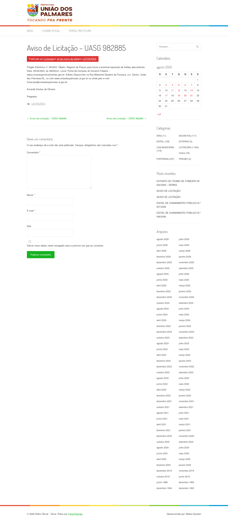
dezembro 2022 (164, 366)
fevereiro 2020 (164, 464)
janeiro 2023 (185, 360)
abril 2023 (161, 354)
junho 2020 (162, 453)
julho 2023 (184, 343)
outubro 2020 (163, 441)
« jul (159, 114)
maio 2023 (184, 349)
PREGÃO (183, 158)
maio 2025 (184, 279)
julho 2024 (184, 308)
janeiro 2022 (185, 395)
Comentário (33, 152)
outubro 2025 (163, 268)
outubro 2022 (163, 372)
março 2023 (184, 354)
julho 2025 (184, 273)
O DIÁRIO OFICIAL (51, 31)
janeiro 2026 (185, 256)
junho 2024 (162, 314)
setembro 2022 (186, 372)
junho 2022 (162, 383)
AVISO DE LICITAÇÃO (168, 190)
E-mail (31, 210)
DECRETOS (185, 135)
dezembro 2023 (164, 331)
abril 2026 (161, 250)
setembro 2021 (186, 406)
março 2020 (184, 458)
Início (30, 31)
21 (191, 95)
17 (166, 95)
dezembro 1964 (164, 488)
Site (29, 226)
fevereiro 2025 (164, 291)
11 (172, 90)
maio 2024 (184, 314)
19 (179, 95)
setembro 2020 (186, 441)
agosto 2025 (163, 273)
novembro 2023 (186, 331)
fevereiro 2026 (164, 256)
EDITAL (160, 141)
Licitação (48, 59)
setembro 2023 (186, 337)
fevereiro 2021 (164, 430)
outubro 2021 (163, 406)
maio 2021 (184, 418)
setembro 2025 (186, 268)
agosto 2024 (163, 308)
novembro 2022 (186, 366)
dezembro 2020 (164, 435)
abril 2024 (161, 320)
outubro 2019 (163, 476)
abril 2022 (161, 389)
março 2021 (184, 424)
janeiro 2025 (185, 291)
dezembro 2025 (164, 262)
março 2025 (184, 285)
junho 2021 (162, 418)
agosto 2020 (163, 447)
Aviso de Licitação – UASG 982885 (46, 118)
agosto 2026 (163, 239)
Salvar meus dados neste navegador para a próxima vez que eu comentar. (65, 245)
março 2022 (184, 389)
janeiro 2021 (185, 430)
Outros (182, 152)
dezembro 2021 (164, 401)
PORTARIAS (163, 158)
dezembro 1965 (186, 482)
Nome (31, 195)
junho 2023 (162, 349)
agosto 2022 (163, 377)
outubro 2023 (163, 337)
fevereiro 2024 (164, 325)
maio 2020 (184, 453)
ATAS (159, 135)
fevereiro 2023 (164, 360)
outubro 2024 (163, 302)
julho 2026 (184, 239)
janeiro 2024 (185, 325)
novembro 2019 (186, 470)
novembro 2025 (186, 262)
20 (185, 95)
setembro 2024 (186, 302)
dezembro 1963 (186, 488)
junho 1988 (162, 482)
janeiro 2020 (185, 464)
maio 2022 (184, 383)
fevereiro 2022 (164, 395)
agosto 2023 (163, 343)
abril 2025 (161, 285)
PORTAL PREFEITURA (80, 31)
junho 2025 (162, 279)
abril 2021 (161, 424)
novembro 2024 (186, 296)
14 (191, 90)
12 (179, 90)
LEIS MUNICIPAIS (165, 147)
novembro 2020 (186, 435)
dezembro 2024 (164, 296)
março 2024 (184, 320)
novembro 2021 (186, 401)
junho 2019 (184, 476)
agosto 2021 (163, 412)
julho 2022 (184, 377)
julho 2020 (184, 447)
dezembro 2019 (164, 470)
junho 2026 (162, 244)
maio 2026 (184, 244)
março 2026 (184, 250)
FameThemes (75, 514)
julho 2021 (184, 412)
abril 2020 (161, 458)
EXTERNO (184, 141)
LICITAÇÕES (89, 59)
